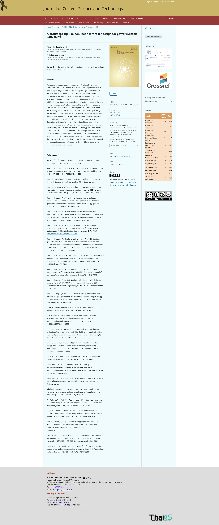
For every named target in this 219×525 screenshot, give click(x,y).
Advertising (98, 23)
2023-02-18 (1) (115, 115)
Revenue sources (83, 23)
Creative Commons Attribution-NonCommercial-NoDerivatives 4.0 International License (123, 182)
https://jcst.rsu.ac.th (63, 489)
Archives (106, 18)
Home (49, 27)
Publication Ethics (119, 18)
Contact (126, 23)
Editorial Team (67, 18)
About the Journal (52, 18)
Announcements (83, 18)
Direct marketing (113, 23)
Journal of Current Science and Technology (83, 8)
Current (96, 18)
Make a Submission (167, 2)
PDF (114, 94)
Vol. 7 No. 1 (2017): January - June (73, 27)
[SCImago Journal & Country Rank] (158, 101)
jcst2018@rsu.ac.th (61, 487)
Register (149, 2)
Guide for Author (136, 18)
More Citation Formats (118, 146)
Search (171, 18)
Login (156, 2)
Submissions (69, 23)
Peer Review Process (52, 23)
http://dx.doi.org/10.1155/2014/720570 (62, 234)
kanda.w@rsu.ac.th (61, 502)
